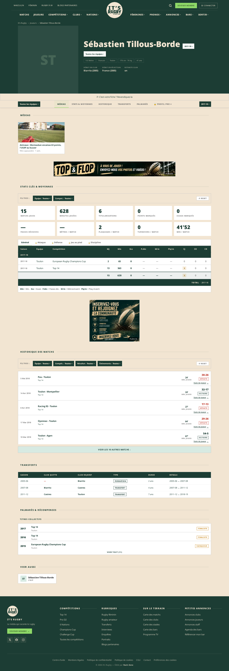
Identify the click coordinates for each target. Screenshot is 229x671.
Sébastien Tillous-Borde (41, 577)
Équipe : (42, 198)
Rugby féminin (109, 614)
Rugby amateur (109, 619)
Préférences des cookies (165, 660)
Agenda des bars (193, 629)
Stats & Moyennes (82, 104)
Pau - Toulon (44, 376)
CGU (138, 660)
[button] (114, 378)
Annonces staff (192, 624)
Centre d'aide (58, 660)
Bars (189, 14)
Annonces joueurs (194, 619)
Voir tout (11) (114, 552)
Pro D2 (63, 619)
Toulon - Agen (45, 435)
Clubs (77, 14)
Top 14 (40, 380)
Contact (147, 660)
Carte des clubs (150, 619)
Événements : (109, 363)
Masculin (19, 5)
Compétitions (58, 14)
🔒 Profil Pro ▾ (163, 104)
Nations (93, 14)
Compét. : (63, 363)
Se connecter (208, 5)
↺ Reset (203, 198)
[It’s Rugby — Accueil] (12, 611)
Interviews (107, 629)
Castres (81, 487)
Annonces (173, 14)
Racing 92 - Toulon (47, 406)
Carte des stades (151, 624)
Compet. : (63, 198)
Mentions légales (76, 660)
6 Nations (64, 624)
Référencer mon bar (195, 634)
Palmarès (142, 104)
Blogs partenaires (67, 5)
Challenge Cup (67, 634)
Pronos (155, 14)
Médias (61, 104)
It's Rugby (22, 23)
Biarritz (81, 481)
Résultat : (85, 363)
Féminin (32, 5)
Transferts (124, 104)
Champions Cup (68, 629)
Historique (105, 104)
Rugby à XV (47, 5)
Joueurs (39, 14)
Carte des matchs (151, 614)
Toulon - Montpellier (49, 391)
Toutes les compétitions (71, 639)
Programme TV (150, 634)
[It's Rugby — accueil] (114, 10)
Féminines (137, 14)
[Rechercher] (170, 5)
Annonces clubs (193, 614)
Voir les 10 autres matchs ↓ (114, 449)
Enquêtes (106, 634)
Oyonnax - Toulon (47, 420)
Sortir (203, 14)
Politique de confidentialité (99, 660)
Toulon (81, 494)
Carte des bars (150, 629)
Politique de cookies (124, 660)
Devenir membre (186, 5)
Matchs (24, 14)
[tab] (25, 242)
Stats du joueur (201, 383)
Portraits (106, 639)
